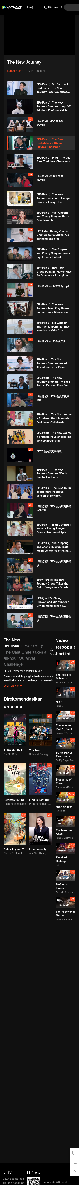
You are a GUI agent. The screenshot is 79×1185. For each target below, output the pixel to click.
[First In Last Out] (40, 779)
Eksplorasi (55, 7)
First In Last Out (39, 800)
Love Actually (37, 849)
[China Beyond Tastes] (15, 829)
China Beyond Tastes (17, 849)
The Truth (35, 750)
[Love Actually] (40, 829)
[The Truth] (40, 730)
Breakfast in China (15, 800)
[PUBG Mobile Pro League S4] (15, 730)
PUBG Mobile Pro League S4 (21, 750)
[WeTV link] (12, 7)
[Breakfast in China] (15, 779)
